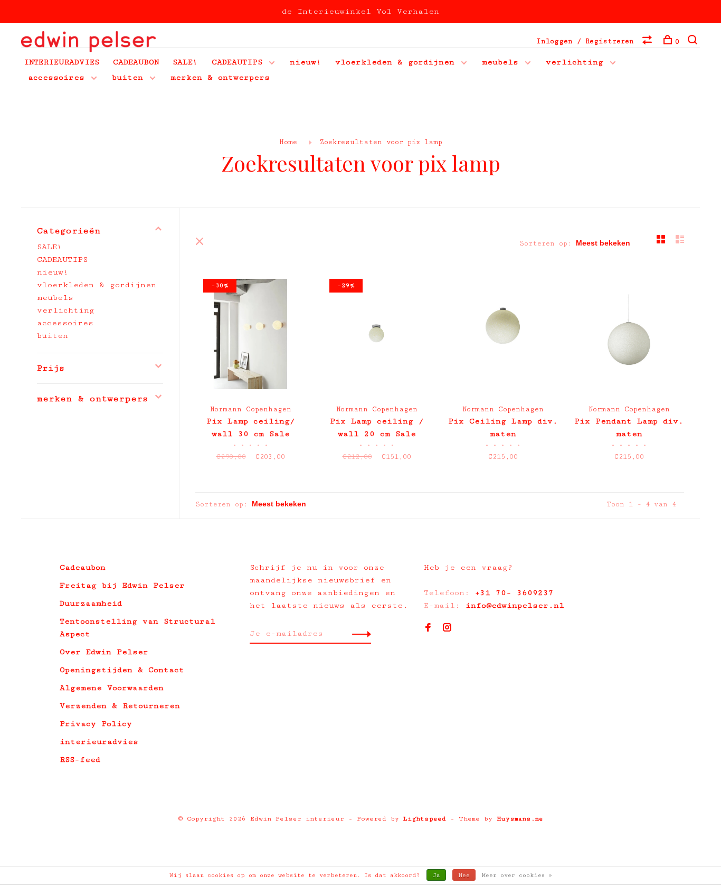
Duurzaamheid (91, 603)
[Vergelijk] (648, 41)
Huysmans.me (520, 819)
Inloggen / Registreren (585, 41)
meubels (500, 62)
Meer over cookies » (517, 875)
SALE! (185, 62)
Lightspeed (424, 819)
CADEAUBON (136, 62)
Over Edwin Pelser (104, 651)
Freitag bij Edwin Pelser (122, 585)
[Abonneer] (358, 633)
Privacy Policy (96, 723)
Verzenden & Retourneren (120, 705)
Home (288, 142)
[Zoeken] (694, 41)
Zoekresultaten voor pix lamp (380, 142)
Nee (464, 875)
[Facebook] (428, 628)
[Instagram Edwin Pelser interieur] (447, 628)
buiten (127, 77)
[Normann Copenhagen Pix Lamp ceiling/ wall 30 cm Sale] (250, 336)
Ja (436, 875)
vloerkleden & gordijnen (394, 62)
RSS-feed (80, 759)
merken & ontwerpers (220, 77)
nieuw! (305, 62)
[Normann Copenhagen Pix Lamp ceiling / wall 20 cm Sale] (376, 336)
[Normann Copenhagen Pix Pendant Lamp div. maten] (629, 336)
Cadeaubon (83, 567)
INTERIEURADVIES (61, 62)
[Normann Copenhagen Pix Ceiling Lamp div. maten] (503, 336)
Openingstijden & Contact (122, 669)
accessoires (56, 77)
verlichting (574, 62)
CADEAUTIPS (237, 62)
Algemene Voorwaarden (112, 687)
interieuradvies (99, 741)
